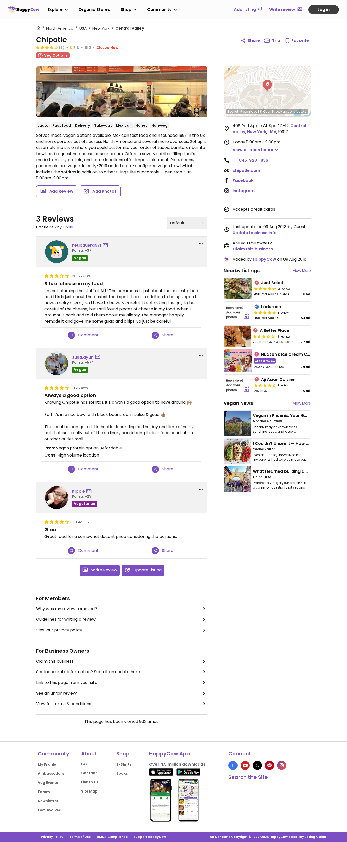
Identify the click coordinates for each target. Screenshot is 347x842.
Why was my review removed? (66, 609)
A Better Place (274, 330)
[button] (267, 86)
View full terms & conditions (63, 704)
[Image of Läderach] (238, 312)
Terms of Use (80, 837)
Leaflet (233, 111)
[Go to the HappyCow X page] (257, 765)
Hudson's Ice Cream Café (287, 354)
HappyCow (264, 259)
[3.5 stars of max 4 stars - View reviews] (47, 47)
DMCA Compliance (112, 837)
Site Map (89, 791)
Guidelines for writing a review (66, 619)
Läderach (271, 307)
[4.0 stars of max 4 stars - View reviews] (265, 288)
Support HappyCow (150, 837)
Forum (44, 791)
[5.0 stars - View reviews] (265, 312)
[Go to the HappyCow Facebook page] (233, 765)
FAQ (85, 763)
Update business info (255, 233)
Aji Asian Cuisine (278, 379)
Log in (324, 9)
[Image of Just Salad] (238, 288)
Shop (126, 9)
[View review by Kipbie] (56, 497)
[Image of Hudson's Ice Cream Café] (238, 360)
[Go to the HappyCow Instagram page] (281, 765)
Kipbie (68, 227)
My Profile (47, 764)
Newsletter (48, 800)
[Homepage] (24, 9)
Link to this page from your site (66, 682)
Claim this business (55, 661)
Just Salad (272, 283)
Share (254, 40)
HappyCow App (169, 753)
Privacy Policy (52, 837)
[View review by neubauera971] (56, 252)
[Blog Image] (237, 423)
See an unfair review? (57, 693)
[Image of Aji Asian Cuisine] (238, 385)
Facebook (243, 180)
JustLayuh (82, 357)
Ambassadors (51, 773)
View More (302, 270)
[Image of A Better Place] (237, 336)
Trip (276, 40)
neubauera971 (86, 245)
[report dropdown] (201, 244)
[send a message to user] (106, 245)
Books (122, 773)
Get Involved (49, 810)
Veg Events (48, 782)
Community (159, 9)
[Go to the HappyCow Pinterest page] (269, 765)
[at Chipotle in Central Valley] (121, 91)
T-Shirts (124, 764)
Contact (89, 773)
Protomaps (248, 111)
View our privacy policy (59, 630)
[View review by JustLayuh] (56, 363)
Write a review (265, 361)
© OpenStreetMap (273, 111)
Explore (55, 9)
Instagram (244, 191)
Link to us (89, 782)
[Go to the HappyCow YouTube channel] (245, 765)
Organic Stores (94, 9)
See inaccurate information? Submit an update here (88, 672)
